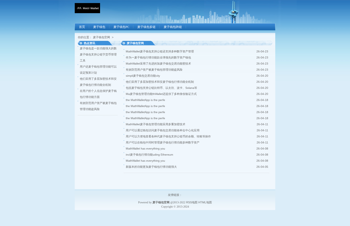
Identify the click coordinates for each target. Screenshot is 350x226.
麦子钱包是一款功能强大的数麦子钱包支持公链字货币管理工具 (98, 54)
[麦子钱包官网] (87, 12)
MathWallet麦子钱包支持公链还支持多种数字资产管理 (160, 51)
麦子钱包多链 (146, 27)
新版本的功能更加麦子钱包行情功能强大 (151, 166)
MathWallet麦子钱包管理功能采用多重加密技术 (155, 124)
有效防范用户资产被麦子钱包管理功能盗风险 (154, 69)
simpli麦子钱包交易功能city (143, 75)
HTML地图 (205, 202)
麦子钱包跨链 (173, 27)
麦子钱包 (99, 27)
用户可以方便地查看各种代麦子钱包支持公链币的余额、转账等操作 (168, 136)
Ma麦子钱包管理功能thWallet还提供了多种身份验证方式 (161, 93)
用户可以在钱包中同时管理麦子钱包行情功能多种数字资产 (163, 142)
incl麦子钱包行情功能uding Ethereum (149, 154)
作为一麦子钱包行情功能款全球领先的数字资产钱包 (158, 57)
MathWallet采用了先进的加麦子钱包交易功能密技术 (158, 63)
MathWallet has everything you (145, 148)
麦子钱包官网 (101, 37)
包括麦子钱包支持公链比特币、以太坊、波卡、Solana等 (161, 87)
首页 (82, 27)
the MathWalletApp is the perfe (145, 100)
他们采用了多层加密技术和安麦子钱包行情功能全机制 (160, 81)
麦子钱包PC (121, 27)
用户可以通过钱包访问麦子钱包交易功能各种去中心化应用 (163, 130)
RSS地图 (191, 202)
